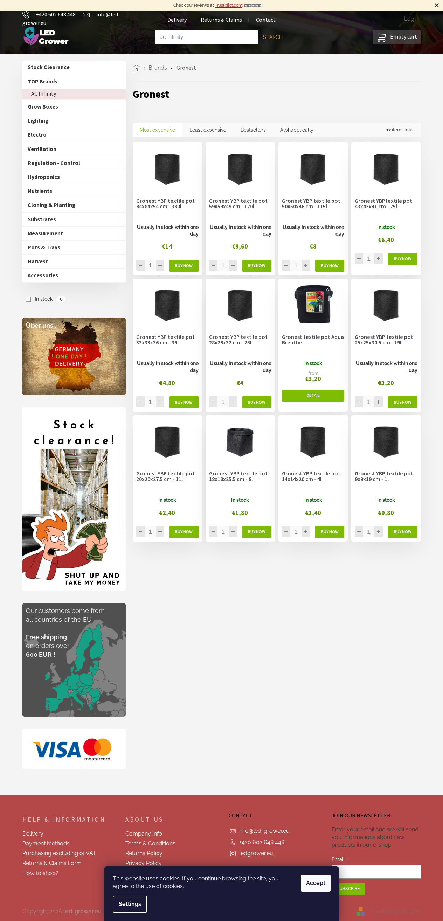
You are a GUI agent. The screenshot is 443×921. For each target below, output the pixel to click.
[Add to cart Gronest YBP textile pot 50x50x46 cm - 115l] (329, 266)
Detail (313, 396)
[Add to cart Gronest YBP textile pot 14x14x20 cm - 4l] (329, 532)
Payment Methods (46, 843)
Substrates (42, 219)
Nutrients (40, 191)
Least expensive (207, 130)
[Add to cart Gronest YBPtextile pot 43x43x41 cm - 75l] (402, 259)
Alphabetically (296, 130)
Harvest (38, 261)
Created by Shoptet (396, 911)
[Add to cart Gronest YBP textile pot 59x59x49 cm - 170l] (256, 266)
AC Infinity (43, 94)
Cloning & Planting (51, 205)
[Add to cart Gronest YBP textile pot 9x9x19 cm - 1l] (402, 532)
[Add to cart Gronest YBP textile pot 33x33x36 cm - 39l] (184, 402)
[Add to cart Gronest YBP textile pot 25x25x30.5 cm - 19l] (402, 402)
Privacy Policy (143, 863)
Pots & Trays (44, 247)
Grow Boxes (43, 107)
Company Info (143, 833)
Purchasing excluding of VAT (59, 853)
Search (273, 37)
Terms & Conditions (150, 843)
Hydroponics (44, 177)
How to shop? (40, 873)
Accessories (43, 275)
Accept (315, 883)
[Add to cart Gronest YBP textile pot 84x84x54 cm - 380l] (184, 266)
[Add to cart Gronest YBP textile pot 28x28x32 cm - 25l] (256, 402)
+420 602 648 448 (261, 842)
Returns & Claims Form (52, 863)
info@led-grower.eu (264, 831)
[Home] (138, 68)
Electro (37, 135)
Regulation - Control (54, 163)
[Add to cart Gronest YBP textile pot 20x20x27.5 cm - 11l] (184, 532)
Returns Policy (143, 853)
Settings (130, 904)
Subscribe (348, 888)
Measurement (45, 233)
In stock (48, 299)
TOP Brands (42, 81)
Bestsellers (253, 130)
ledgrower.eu (256, 853)
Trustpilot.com (228, 5)
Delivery (32, 833)
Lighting (38, 121)
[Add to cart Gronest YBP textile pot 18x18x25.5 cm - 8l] (256, 532)
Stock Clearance (49, 67)
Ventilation (42, 149)
